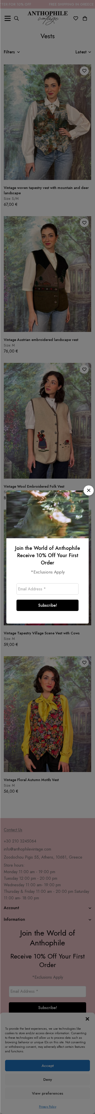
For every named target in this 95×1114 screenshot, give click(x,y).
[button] (89, 490)
